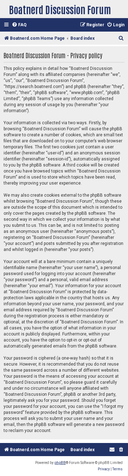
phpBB (60, 463)
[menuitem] (19, 25)
